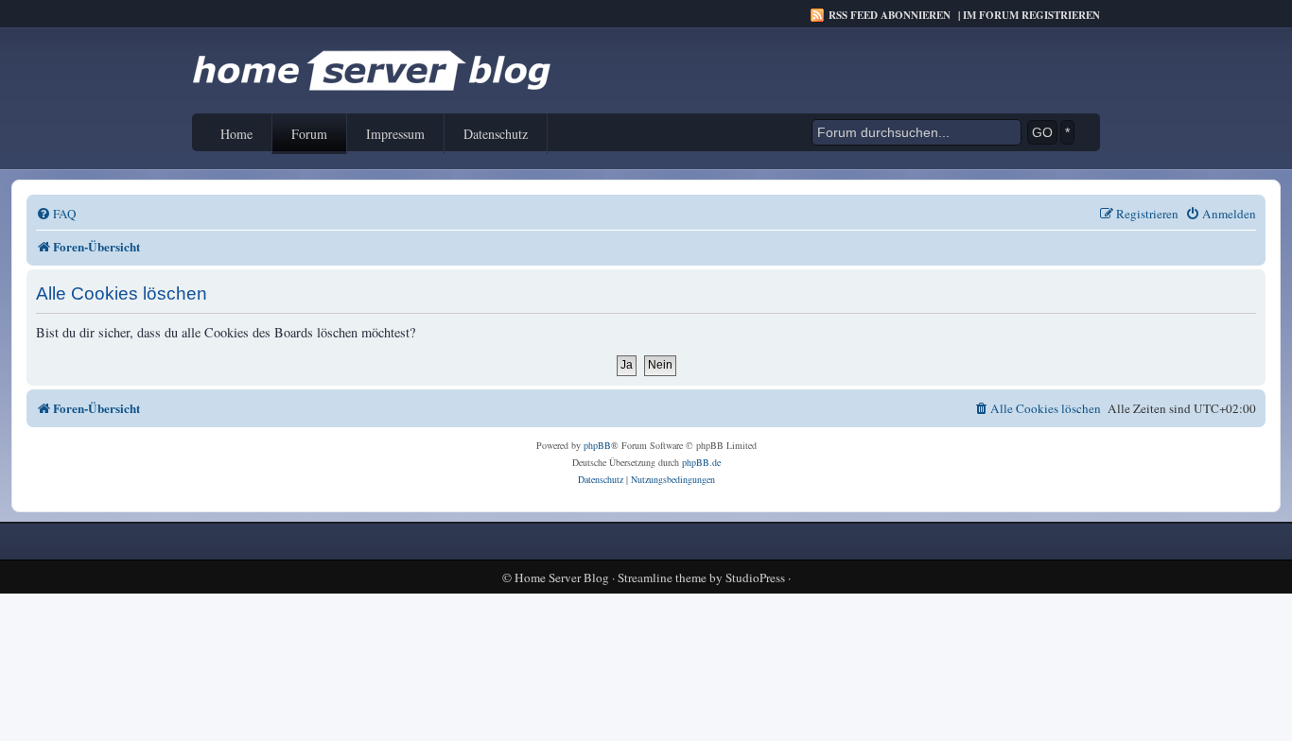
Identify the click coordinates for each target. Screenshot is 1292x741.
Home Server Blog (562, 578)
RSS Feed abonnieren (890, 15)
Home (236, 134)
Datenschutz (495, 134)
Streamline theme (662, 578)
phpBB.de (701, 462)
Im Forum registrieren (1031, 15)
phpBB (597, 445)
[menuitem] (56, 214)
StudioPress (755, 578)
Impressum (395, 134)
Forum (309, 134)
